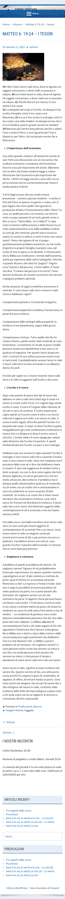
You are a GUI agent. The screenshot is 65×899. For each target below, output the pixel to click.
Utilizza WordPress (17, 888)
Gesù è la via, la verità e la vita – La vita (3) (29, 818)
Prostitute (12, 814)
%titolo (10, 722)
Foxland (54, 888)
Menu (35, 13)
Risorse (37, 706)
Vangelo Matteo (15, 710)
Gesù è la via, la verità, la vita (22, 825)
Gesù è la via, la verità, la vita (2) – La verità (30, 822)
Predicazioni (25, 706)
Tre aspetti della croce (18, 810)
